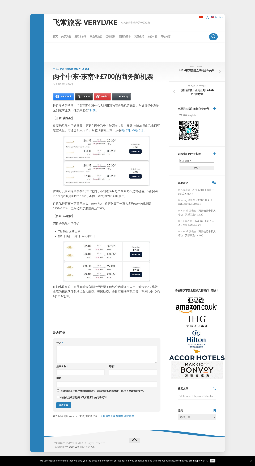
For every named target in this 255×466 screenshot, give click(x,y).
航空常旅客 (96, 36)
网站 (58, 378)
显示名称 (62, 366)
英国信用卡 (125, 36)
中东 (55, 69)
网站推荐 (166, 36)
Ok (212, 460)
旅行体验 (152, 36)
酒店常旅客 (80, 36)
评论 (59, 343)
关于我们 (66, 36)
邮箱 (112, 366)
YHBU (92, 110)
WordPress (72, 446)
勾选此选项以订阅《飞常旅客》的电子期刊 (83, 397)
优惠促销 (110, 36)
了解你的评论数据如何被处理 (117, 416)
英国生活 (139, 36)
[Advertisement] (134, 52)
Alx (92, 446)
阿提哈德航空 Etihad (77, 69)
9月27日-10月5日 (132, 130)
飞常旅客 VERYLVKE (85, 22)
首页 (55, 36)
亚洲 (62, 69)
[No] (250, 461)
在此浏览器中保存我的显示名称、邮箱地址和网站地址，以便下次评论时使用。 (103, 390)
